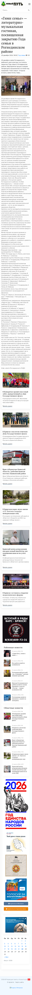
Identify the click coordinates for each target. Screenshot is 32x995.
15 (22, 946)
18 (8, 949)
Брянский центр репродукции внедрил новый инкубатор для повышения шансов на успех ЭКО (15, 552)
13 (15, 946)
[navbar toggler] (29, 4)
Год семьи (21, 55)
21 (18, 949)
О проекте (10, 982)
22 (22, 949)
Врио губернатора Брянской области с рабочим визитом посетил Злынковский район (14, 471)
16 (25, 946)
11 (8, 946)
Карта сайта (19, 982)
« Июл (6, 957)
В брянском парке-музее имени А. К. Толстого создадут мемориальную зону (15, 511)
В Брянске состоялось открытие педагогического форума (15, 594)
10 (5, 946)
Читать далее (7, 406)
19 (12, 949)
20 (15, 949)
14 (18, 946)
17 (5, 949)
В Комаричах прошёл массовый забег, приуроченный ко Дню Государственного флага (15, 394)
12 (12, 946)
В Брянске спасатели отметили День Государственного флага (15, 432)
